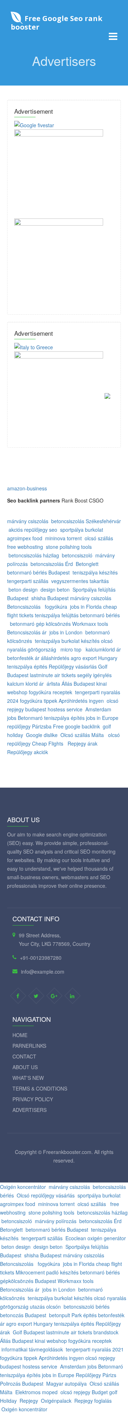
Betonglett (87, 563)
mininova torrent (63, 538)
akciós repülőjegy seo (33, 529)
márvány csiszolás (27, 521)
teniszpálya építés (64, 717)
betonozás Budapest (23, 1315)
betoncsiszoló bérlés (87, 1306)
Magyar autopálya (66, 1383)
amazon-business (27, 488)
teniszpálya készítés (95, 572)
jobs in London (65, 632)
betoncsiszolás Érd (52, 563)
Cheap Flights (47, 743)
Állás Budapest (78, 683)
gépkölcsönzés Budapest (28, 1280)
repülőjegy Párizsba (29, 726)
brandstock (106, 1332)
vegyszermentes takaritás (80, 580)
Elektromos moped (36, 1392)
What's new (28, 1077)
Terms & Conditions (39, 1088)
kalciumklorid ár (103, 649)
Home (19, 1035)
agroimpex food (24, 538)
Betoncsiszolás (24, 606)
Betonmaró (31, 717)
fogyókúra (56, 606)
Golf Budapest (29, 1332)
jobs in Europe (102, 717)
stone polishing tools (69, 546)
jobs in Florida (86, 606)
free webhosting (25, 546)
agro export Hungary (94, 657)
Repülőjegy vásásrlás (73, 666)
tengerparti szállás (27, 580)
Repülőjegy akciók (27, 752)
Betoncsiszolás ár (27, 632)
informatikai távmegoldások (32, 1349)
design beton (55, 589)
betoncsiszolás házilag (34, 555)
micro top (70, 649)
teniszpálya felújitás (57, 615)
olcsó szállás (99, 538)
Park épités (84, 1315)
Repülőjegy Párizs (96, 1375)
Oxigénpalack (56, 1400)
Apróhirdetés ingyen (81, 700)
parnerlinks (29, 1045)
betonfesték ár (23, 657)
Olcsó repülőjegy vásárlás (46, 1195)
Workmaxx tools (90, 623)
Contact (24, 1056)
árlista (54, 683)
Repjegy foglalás (93, 1400)
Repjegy (29, 1400)
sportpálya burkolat (82, 529)
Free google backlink (76, 726)
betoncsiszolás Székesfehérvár (86, 521)
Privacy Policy (32, 1099)
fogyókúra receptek (50, 692)
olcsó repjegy (100, 1357)
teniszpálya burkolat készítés (67, 640)
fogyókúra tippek (38, 700)
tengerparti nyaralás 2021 (95, 1349)
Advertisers (29, 1109)
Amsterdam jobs (78, 1366)
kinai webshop (51, 1340)
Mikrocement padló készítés (47, 1272)
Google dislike (42, 734)
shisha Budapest (50, 598)
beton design (23, 589)
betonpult (59, 1315)
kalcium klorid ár (25, 683)
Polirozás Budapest (21, 1383)
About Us (25, 1067)
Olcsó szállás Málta (82, 734)
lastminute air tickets (53, 675)
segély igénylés (94, 675)
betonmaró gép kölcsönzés (41, 623)
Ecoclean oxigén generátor (95, 1238)
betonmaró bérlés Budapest (38, 572)
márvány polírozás (55, 1221)
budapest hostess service (53, 709)
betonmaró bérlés (100, 615)
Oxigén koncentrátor (23, 1186)
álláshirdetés (56, 657)
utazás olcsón (45, 1306)
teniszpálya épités (27, 666)
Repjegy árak (82, 743)
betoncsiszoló (77, 555)
